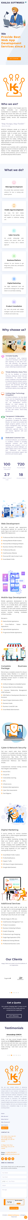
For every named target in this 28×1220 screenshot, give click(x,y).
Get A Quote (4, 1125)
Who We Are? (4, 1116)
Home (2, 1113)
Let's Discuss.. (14, 1016)
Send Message (14, 1208)
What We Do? (4, 1119)
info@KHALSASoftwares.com (12, 1154)
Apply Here (5, 1128)
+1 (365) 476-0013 (10, 1152)
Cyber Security (14, 235)
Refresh (18, 1203)
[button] (9, 992)
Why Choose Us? (5, 1122)
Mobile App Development (14, 210)
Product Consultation (14, 306)
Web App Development (14, 187)
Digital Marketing (14, 283)
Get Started (14, 58)
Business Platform (14, 260)
